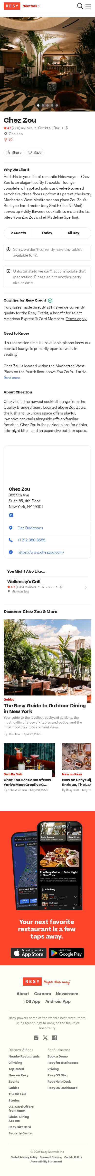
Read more (12, 378)
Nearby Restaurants (24, 1056)
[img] (6, 134)
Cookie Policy (73, 1157)
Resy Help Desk (59, 1082)
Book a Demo (57, 1056)
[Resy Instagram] (36, 1037)
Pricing (53, 1069)
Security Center (21, 1133)
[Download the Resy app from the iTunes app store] (29, 953)
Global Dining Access (19, 1119)
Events (14, 1082)
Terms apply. (76, 318)
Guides (14, 1088)
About (23, 994)
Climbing (15, 1063)
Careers (42, 994)
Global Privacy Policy (24, 1157)
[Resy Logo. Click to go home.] (12, 6)
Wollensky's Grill (23, 582)
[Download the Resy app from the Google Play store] (66, 953)
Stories (14, 1100)
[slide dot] (38, 105)
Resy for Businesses (63, 1063)
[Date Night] (11, 140)
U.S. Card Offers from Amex (21, 1109)
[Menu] (87, 6)
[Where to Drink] (6, 140)
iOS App (32, 1002)
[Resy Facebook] (54, 1037)
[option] (47, 64)
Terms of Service (51, 1157)
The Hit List (17, 1094)
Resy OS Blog (57, 1075)
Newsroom (67, 994)
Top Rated (16, 1069)
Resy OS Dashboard (62, 1088)
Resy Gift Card (20, 1127)
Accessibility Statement (46, 1161)
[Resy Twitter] (45, 1037)
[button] (80, 6)
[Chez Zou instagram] (11, 515)
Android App (58, 1002)
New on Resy (18, 1075)
